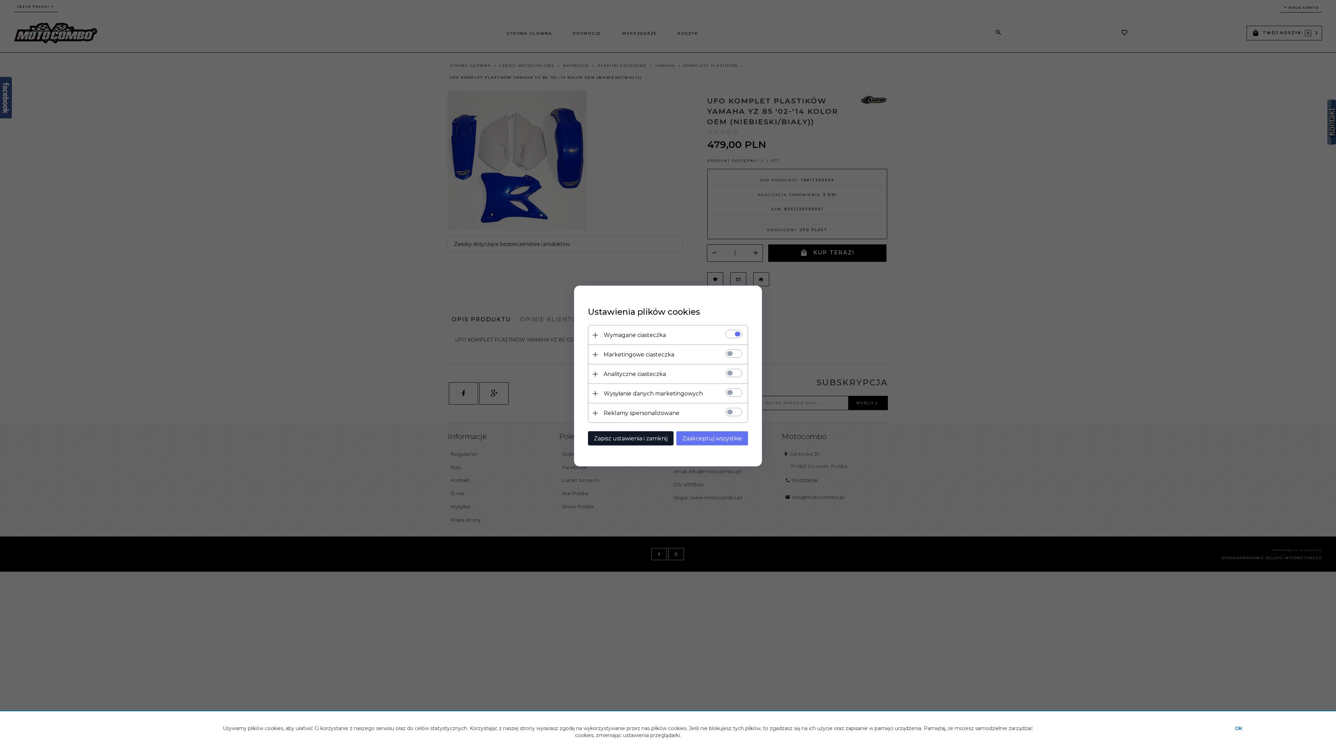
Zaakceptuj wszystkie (712, 438)
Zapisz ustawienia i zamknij (631, 438)
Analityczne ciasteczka (635, 374)
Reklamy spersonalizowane (641, 413)
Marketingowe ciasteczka (639, 354)
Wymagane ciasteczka (635, 335)
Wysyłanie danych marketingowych (653, 393)
